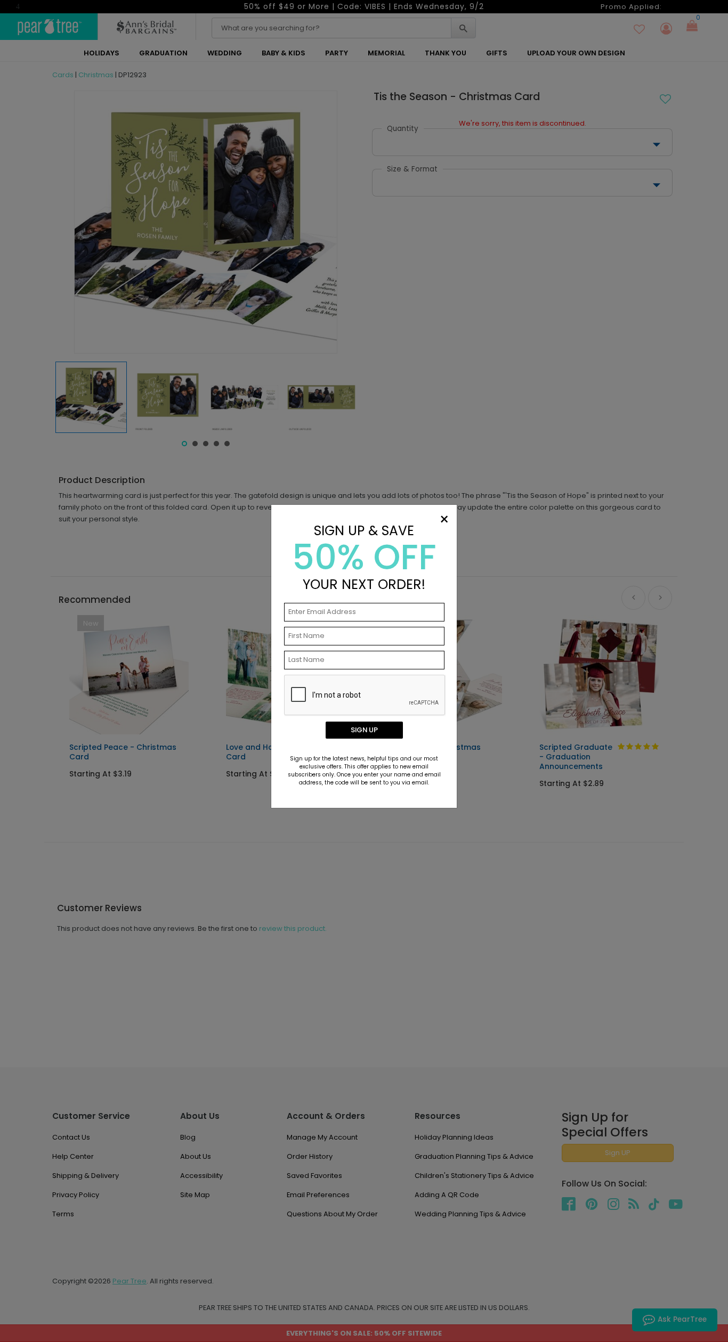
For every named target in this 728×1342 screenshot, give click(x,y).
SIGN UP (364, 730)
